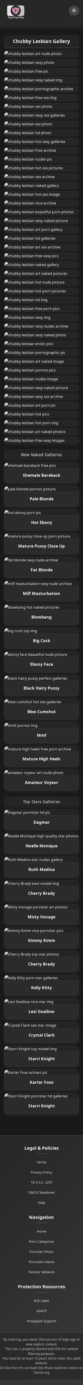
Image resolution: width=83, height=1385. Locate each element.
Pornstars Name (41, 1262)
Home (41, 1231)
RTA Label (41, 1300)
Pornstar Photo (41, 1251)
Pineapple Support (41, 1321)
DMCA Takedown (41, 1192)
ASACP (41, 1311)
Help (41, 1202)
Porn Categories (41, 1241)
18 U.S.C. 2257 (42, 1182)
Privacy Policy (41, 1172)
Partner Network (42, 1272)
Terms (41, 1162)
